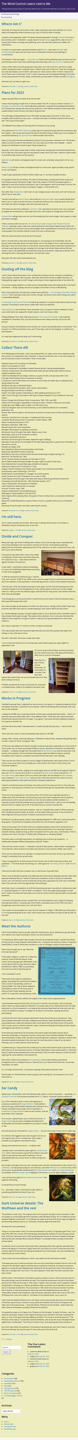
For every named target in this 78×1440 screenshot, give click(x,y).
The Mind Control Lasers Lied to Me (26, 4)
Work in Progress (10, 1393)
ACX (40, 1096)
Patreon (47, 40)
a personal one (57, 62)
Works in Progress (16, 698)
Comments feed (10, 1426)
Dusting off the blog (17, 269)
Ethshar (12, 773)
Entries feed (8, 1424)
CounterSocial (7, 52)
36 (7, 1339)
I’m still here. (12, 516)
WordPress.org (9, 1429)
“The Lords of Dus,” (22, 778)
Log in (6, 1421)
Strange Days (9, 1388)
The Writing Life (10, 1391)
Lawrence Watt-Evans (30, 86)
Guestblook (8, 1383)
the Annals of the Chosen (32, 1177)
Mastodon (60, 50)
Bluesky (44, 50)
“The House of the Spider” (49, 317)
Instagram (71, 76)
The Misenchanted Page (10, 14)
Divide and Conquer (17, 536)
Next (10, 1339)
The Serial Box (6, 17)
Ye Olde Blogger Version (13, 1396)
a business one (33, 59)
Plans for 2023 (13, 92)
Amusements (9, 1378)
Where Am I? (12, 24)
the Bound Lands (46, 773)
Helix (6, 1386)
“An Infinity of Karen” (58, 864)
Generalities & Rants (11, 1381)
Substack (61, 37)
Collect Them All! (15, 347)
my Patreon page (50, 751)
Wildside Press (54, 1168)
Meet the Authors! (16, 926)
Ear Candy (9, 1088)
